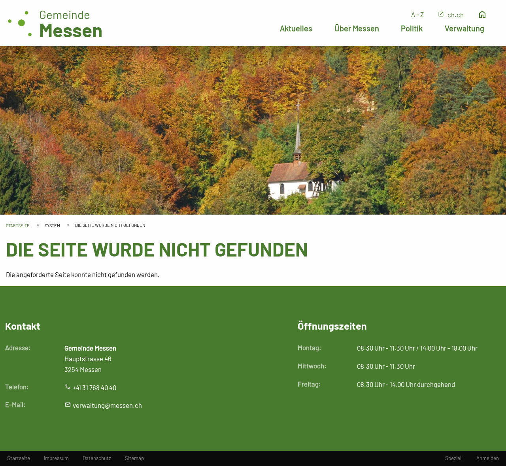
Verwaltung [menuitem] (464, 28)
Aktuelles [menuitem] (296, 28)
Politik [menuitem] (412, 28)
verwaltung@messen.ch (107, 405)
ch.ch (455, 15)
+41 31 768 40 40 (94, 387)
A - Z (417, 14)
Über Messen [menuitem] (356, 28)
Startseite (18, 225)
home (482, 14)
